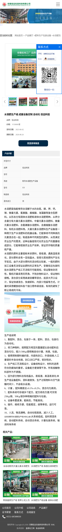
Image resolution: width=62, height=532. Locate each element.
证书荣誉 (6, 512)
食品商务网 (40, 528)
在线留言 (31, 512)
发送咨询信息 (33, 143)
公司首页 (6, 508)
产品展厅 (29, 35)
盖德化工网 (30, 528)
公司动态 (31, 508)
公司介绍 (18, 508)
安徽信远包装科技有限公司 (39, 525)
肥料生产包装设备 (43, 35)
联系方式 (18, 512)
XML (53, 525)
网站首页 (19, 35)
